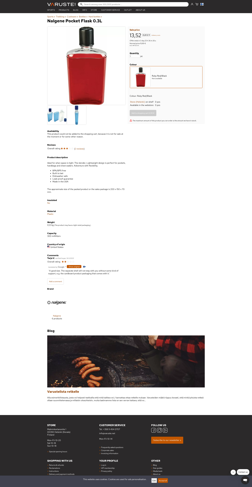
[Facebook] (153, 430)
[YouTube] (165, 430)
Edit (154, 480)
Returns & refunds (56, 465)
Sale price (135, 30)
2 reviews (79, 148)
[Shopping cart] (196, 4)
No (48, 203)
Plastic (50, 214)
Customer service (110, 10)
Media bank (157, 471)
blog (75, 10)
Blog (155, 465)
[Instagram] (159, 430)
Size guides (157, 468)
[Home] (61, 4)
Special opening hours (58, 451)
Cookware (72, 16)
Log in (103, 465)
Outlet (128, 10)
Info (84, 10)
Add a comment (55, 281)
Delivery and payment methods (61, 474)
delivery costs (156, 35)
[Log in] (192, 4)
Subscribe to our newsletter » (167, 440)
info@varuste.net (107, 433)
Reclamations (54, 468)
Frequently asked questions (112, 447)
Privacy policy (106, 471)
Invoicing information (109, 453)
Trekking (61, 16)
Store (94, 10)
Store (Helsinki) (137, 101)
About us (140, 10)
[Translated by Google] (56, 266)
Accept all (163, 480)
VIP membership (108, 468)
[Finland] (202, 4)
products (64, 10)
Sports (51, 10)
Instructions (54, 471)
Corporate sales (107, 450)
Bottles (83, 16)
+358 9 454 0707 (111, 429)
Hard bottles (95, 16)
